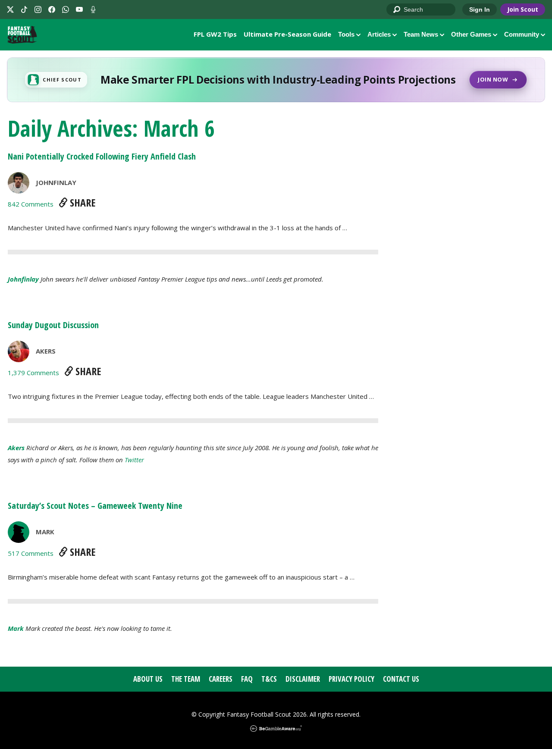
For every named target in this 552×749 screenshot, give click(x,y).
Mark (45, 531)
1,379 (33, 372)
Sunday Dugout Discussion (53, 325)
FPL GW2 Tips (215, 34)
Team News (421, 34)
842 (30, 204)
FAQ (247, 679)
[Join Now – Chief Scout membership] (276, 80)
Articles (379, 34)
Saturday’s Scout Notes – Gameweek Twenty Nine (95, 505)
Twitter (134, 459)
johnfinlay (56, 182)
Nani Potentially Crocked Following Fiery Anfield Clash (102, 156)
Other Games (471, 34)
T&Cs (269, 679)
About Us (148, 679)
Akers (46, 351)
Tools (346, 34)
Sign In (479, 9)
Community (521, 34)
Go (397, 10)
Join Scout (522, 9)
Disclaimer (302, 679)
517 (30, 553)
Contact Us (401, 679)
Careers (220, 679)
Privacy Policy (351, 679)
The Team (185, 679)
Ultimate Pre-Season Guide (287, 34)
